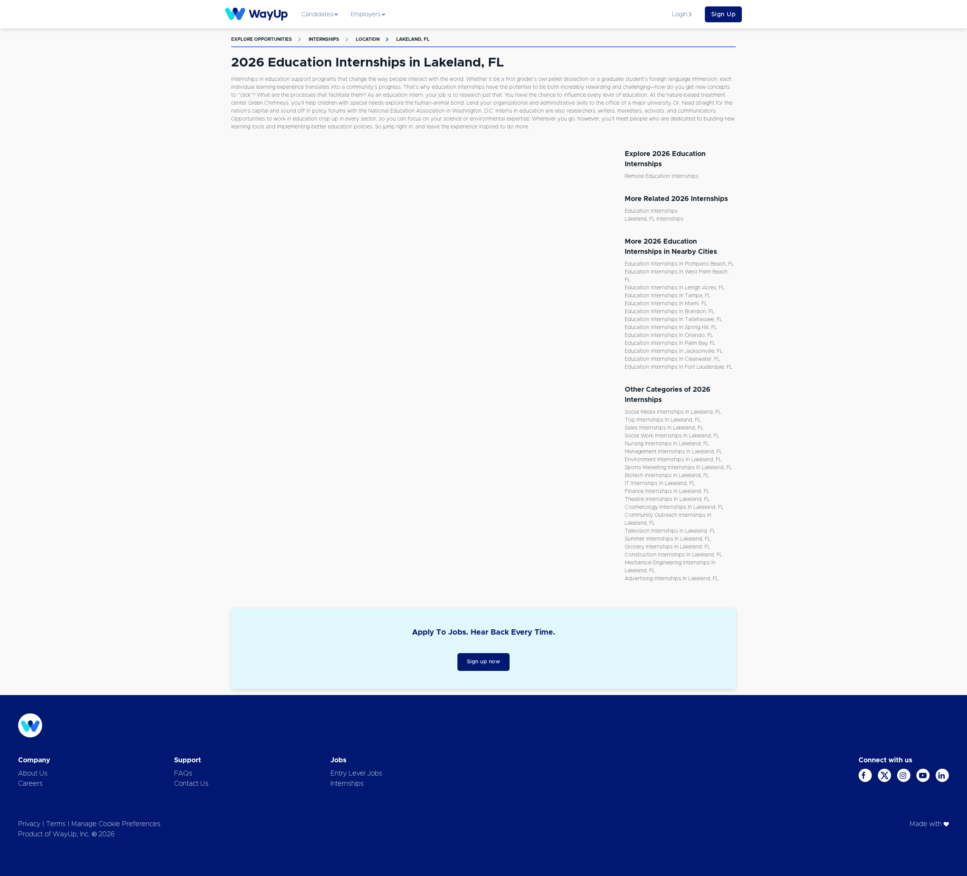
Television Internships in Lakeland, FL (670, 531)
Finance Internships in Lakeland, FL (667, 491)
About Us (33, 773)
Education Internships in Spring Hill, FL (671, 327)
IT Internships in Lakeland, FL (660, 483)
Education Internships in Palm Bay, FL (670, 343)
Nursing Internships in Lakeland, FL (667, 443)
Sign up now (483, 661)
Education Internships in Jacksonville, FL (674, 351)
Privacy (29, 824)
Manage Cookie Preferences (116, 824)
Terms (56, 824)
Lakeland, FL (412, 39)
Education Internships (651, 211)
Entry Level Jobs (356, 773)
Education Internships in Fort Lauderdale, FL (678, 367)
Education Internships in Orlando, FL (669, 335)
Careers (30, 783)
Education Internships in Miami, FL (666, 303)
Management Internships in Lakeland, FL (673, 451)
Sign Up (723, 14)
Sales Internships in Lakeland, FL (664, 428)
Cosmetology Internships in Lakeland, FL (674, 507)
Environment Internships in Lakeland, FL (673, 459)
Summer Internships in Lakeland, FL (668, 539)
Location (368, 39)
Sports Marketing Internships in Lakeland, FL (678, 467)
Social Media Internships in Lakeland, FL (673, 412)
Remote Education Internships (661, 176)
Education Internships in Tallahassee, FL (673, 319)
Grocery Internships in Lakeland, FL (667, 547)
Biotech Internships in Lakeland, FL (667, 475)
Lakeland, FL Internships (654, 219)
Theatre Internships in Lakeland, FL (667, 499)
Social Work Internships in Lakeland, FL (672, 436)
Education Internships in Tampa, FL (668, 295)
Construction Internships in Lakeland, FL (673, 555)
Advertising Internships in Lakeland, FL (671, 578)
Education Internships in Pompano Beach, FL (679, 264)
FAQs (183, 773)
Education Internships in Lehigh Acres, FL (674, 287)
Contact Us (191, 783)
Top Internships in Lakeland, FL (663, 420)
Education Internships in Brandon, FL (669, 311)
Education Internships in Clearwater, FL (672, 359)
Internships (324, 39)
